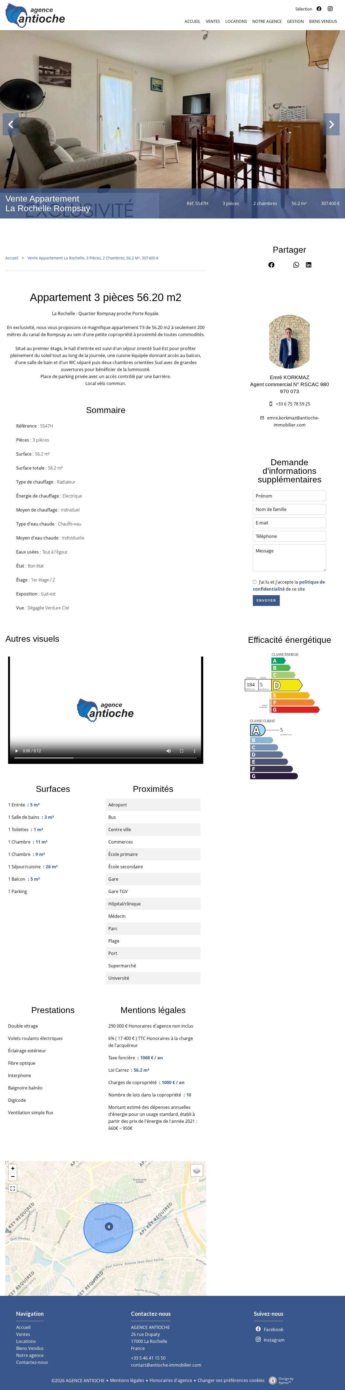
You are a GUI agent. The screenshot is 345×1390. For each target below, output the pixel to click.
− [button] (13, 1176)
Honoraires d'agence (171, 1380)
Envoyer (266, 600)
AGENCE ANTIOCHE (150, 1327)
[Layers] (197, 1170)
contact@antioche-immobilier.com (166, 1365)
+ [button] (13, 1168)
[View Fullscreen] (13, 1188)
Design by (286, 1380)
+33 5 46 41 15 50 (148, 1358)
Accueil (11, 257)
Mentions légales (127, 1380)
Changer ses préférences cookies (231, 1380)
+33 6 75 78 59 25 (293, 404)
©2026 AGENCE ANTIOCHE (78, 1381)
